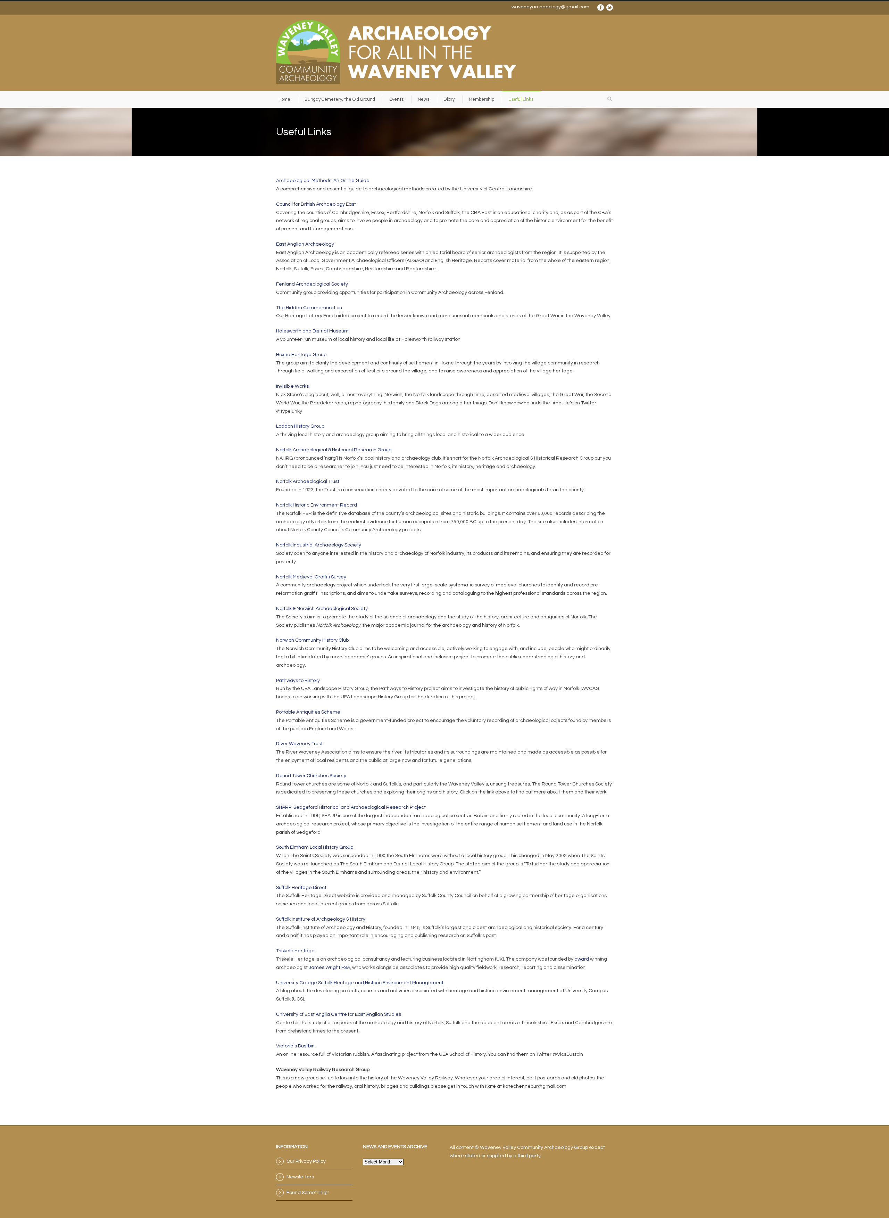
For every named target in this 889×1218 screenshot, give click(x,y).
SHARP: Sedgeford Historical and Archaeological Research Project (351, 807)
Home (284, 99)
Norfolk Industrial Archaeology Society (318, 545)
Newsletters (300, 1177)
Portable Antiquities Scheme (308, 712)
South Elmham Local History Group (314, 847)
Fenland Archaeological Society (312, 284)
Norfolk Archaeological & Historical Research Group (333, 449)
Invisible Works (292, 386)
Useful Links (520, 99)
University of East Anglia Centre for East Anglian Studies (338, 1014)
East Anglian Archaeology (305, 244)
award (581, 959)
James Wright (324, 967)
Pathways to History (298, 680)
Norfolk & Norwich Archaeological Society (322, 608)
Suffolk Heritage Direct (301, 887)
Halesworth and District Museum (312, 331)
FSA (345, 967)
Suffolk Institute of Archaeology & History (320, 919)
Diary (449, 99)
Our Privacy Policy (306, 1161)
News (423, 99)
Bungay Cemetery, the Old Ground (340, 99)
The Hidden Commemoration (309, 307)
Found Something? (307, 1192)
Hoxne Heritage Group (301, 354)
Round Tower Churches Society (311, 775)
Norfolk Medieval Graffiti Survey (311, 577)
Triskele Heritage (295, 950)
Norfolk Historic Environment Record (316, 505)
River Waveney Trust (299, 743)
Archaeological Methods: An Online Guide (322, 180)
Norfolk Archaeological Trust (307, 481)
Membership (481, 99)
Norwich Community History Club (312, 640)
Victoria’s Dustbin (295, 1046)
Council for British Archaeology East (316, 204)
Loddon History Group (300, 426)
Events (396, 99)
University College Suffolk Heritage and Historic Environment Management (359, 982)
